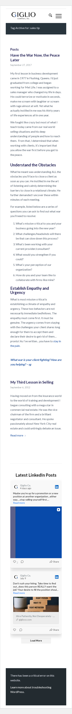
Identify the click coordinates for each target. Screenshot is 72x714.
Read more (16, 435)
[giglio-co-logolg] (30, 16)
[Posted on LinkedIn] (57, 487)
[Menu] (57, 16)
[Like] (15, 629)
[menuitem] (48, 16)
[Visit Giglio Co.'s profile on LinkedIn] (16, 487)
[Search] (48, 16)
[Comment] (21, 562)
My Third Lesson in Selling (31, 382)
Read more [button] (19, 502)
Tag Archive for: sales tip (25, 28)
